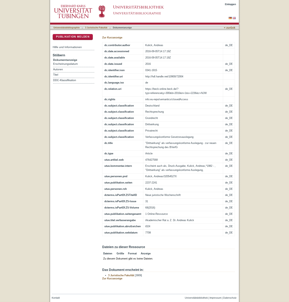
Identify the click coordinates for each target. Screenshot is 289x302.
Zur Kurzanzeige (112, 37)
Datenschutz (230, 297)
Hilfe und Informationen (67, 47)
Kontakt (56, 297)
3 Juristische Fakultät (96, 27)
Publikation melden (72, 36)
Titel (55, 74)
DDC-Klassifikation (64, 80)
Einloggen (230, 4)
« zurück (229, 27)
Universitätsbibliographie (66, 27)
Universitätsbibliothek (196, 297)
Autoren (58, 69)
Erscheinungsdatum (65, 63)
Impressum (215, 297)
